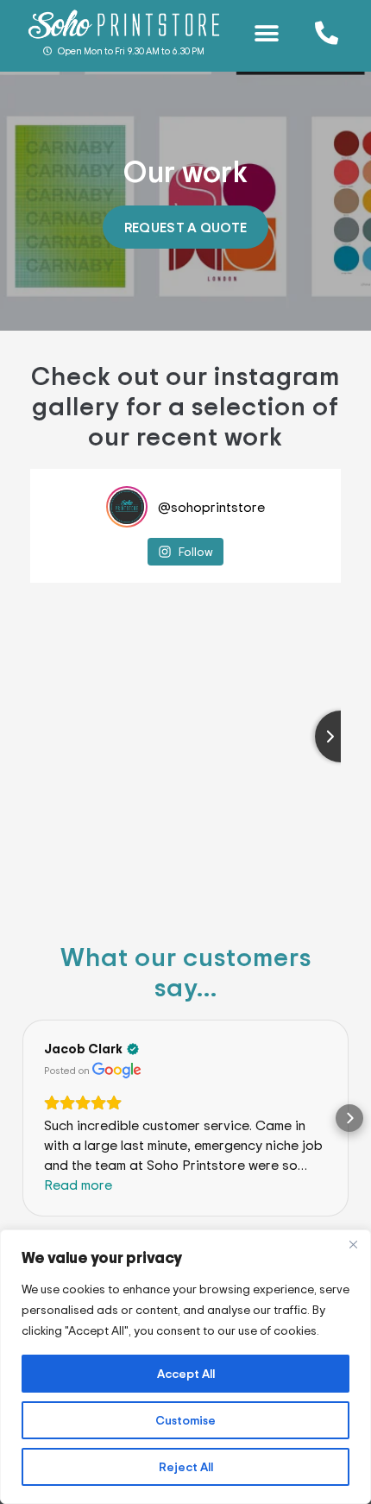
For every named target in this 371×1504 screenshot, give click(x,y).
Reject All (186, 1466)
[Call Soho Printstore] (326, 32)
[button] (267, 33)
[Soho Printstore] (124, 24)
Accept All (186, 1373)
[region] (185, 1366)
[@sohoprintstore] (127, 507)
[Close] (353, 1244)
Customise (185, 1420)
